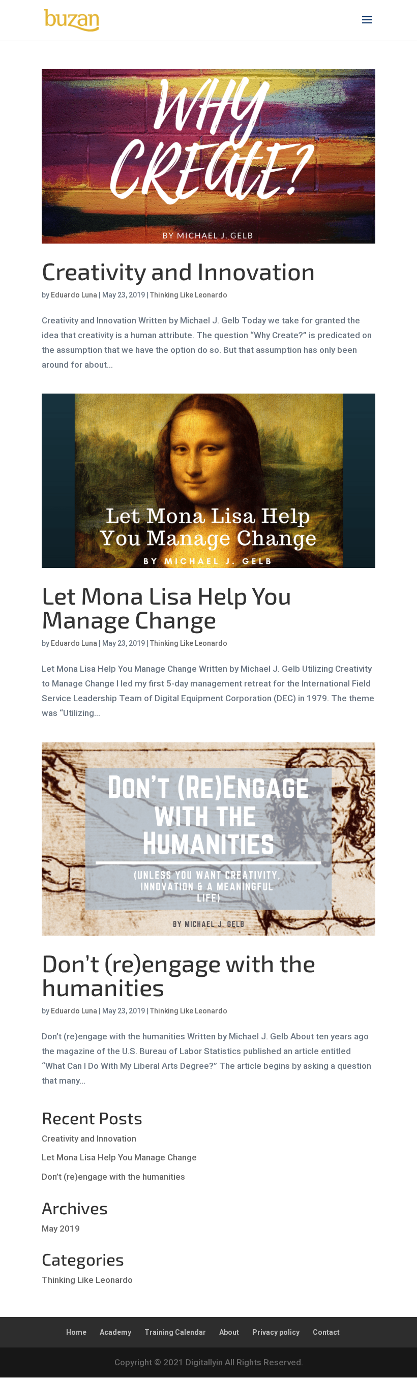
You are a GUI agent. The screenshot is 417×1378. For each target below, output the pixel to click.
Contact (326, 1332)
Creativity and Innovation (178, 270)
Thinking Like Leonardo (188, 295)
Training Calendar (175, 1332)
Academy (115, 1332)
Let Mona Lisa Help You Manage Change (166, 607)
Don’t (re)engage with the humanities (178, 974)
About (229, 1332)
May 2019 (61, 1228)
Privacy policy (276, 1332)
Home (76, 1332)
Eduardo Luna (74, 295)
